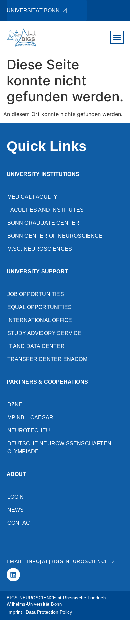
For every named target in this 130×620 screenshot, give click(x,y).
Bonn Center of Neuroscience (55, 236)
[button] (117, 37)
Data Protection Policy (49, 612)
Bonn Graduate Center (43, 223)
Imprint (14, 612)
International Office (39, 320)
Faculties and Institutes (45, 210)
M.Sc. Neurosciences (39, 249)
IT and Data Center (36, 346)
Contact (20, 523)
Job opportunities (35, 294)
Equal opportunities (39, 307)
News (15, 510)
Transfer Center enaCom (47, 359)
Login (15, 497)
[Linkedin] (13, 574)
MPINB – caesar (30, 417)
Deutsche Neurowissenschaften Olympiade (59, 447)
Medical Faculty (32, 197)
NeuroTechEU (28, 430)
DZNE (15, 404)
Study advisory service (44, 333)
